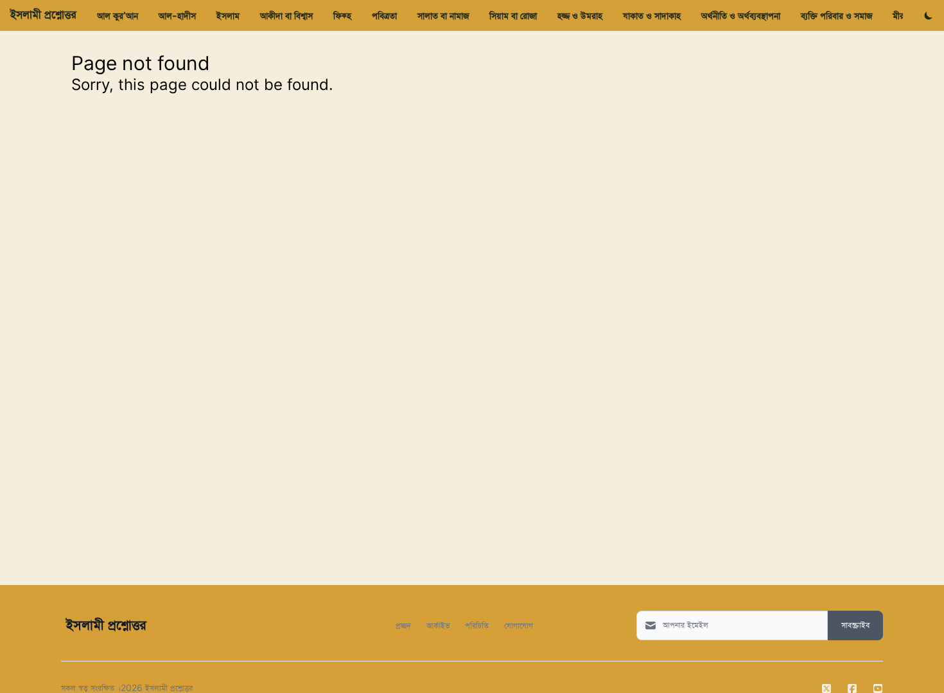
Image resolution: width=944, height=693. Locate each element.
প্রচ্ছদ (403, 625)
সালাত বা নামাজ (443, 15)
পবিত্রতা (384, 15)
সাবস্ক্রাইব (855, 625)
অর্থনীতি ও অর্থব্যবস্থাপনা (740, 15)
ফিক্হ (342, 15)
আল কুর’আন (117, 15)
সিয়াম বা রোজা (513, 15)
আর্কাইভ (438, 625)
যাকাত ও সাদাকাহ (652, 15)
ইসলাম (228, 15)
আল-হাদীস (177, 15)
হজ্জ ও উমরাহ (579, 15)
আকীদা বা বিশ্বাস (286, 15)
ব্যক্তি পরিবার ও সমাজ (836, 15)
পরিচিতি (477, 625)
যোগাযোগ (518, 625)
